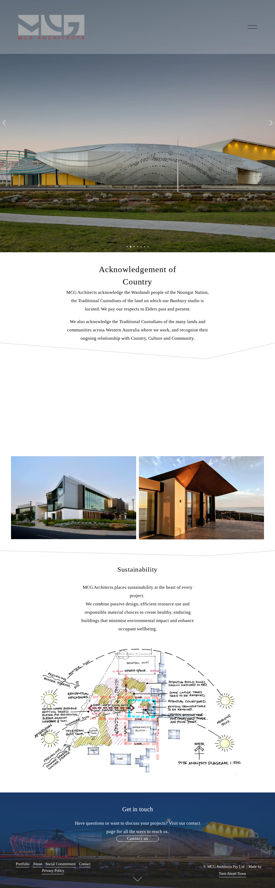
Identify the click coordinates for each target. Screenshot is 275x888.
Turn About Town (232, 873)
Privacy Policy (53, 870)
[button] (4, 123)
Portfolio (23, 864)
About (37, 864)
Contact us (137, 838)
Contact (85, 864)
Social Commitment (60, 864)
